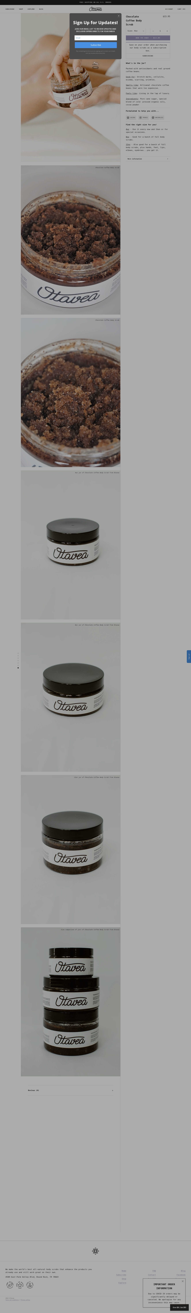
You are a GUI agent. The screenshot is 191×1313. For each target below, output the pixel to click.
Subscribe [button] (96, 44)
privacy (95, 67)
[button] (118, 16)
